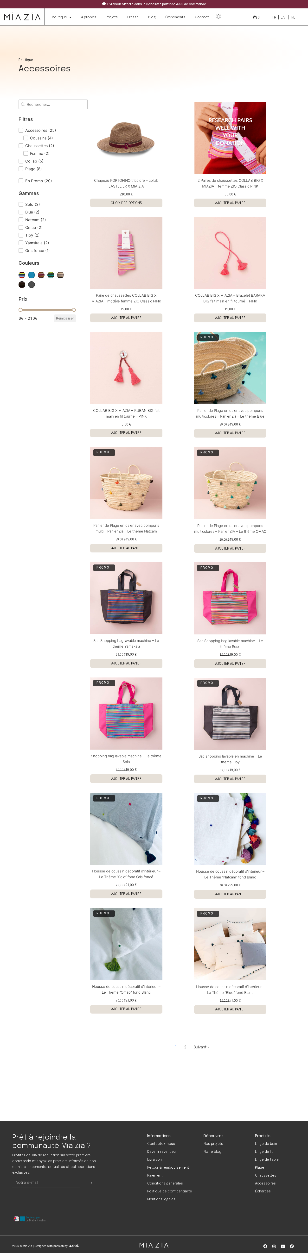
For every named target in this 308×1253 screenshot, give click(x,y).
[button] (47, 130)
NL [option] (293, 17)
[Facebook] (265, 1246)
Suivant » (201, 1047)
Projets (112, 17)
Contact (202, 17)
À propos (88, 17)
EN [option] (283, 17)
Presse (133, 17)
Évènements (175, 17)
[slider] (20, 310)
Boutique (59, 17)
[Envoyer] (90, 1183)
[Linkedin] (283, 1246)
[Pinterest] (292, 1246)
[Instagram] (274, 1246)
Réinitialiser (65, 318)
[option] (282, 17)
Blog (152, 17)
